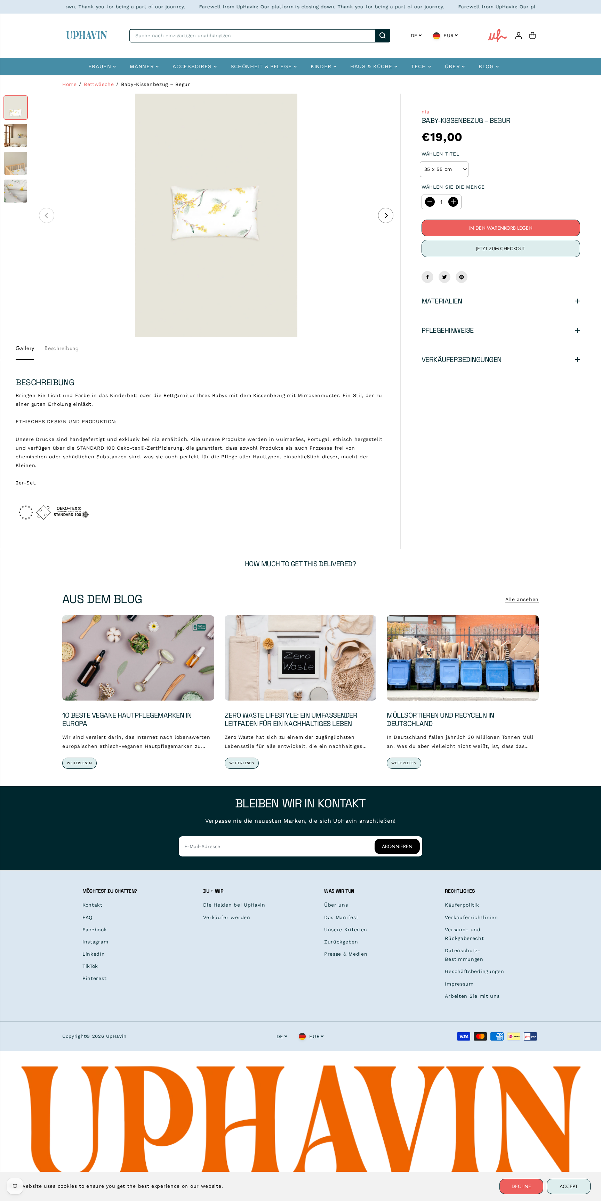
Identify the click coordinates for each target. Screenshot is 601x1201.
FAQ (87, 917)
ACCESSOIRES (193, 66)
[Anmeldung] (518, 35)
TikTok (90, 966)
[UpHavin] (86, 35)
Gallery (25, 348)
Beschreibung (62, 348)
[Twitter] (444, 277)
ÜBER (453, 66)
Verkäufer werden (226, 917)
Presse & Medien (346, 954)
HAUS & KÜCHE (372, 66)
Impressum (459, 984)
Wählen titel (440, 154)
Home (69, 84)
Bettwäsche (99, 84)
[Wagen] (532, 35)
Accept (569, 1186)
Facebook (94, 929)
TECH (419, 66)
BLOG (487, 66)
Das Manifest (341, 917)
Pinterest (94, 978)
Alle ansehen (522, 599)
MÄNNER (143, 66)
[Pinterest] (461, 277)
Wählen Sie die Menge (453, 187)
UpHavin (116, 1036)
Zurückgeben (341, 942)
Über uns (336, 905)
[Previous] (46, 215)
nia (426, 111)
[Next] (385, 215)
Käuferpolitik (462, 905)
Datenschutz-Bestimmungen (464, 955)
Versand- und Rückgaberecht (464, 934)
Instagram (95, 942)
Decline (521, 1186)
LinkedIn (93, 954)
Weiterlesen (79, 763)
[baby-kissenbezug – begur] (216, 215)
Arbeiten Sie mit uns (472, 996)
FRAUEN (100, 66)
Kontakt (92, 905)
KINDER (322, 66)
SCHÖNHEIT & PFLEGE (262, 66)
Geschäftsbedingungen (474, 971)
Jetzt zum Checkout (500, 248)
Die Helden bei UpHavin (234, 905)
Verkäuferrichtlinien (471, 917)
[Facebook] (427, 277)
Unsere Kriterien (345, 929)
